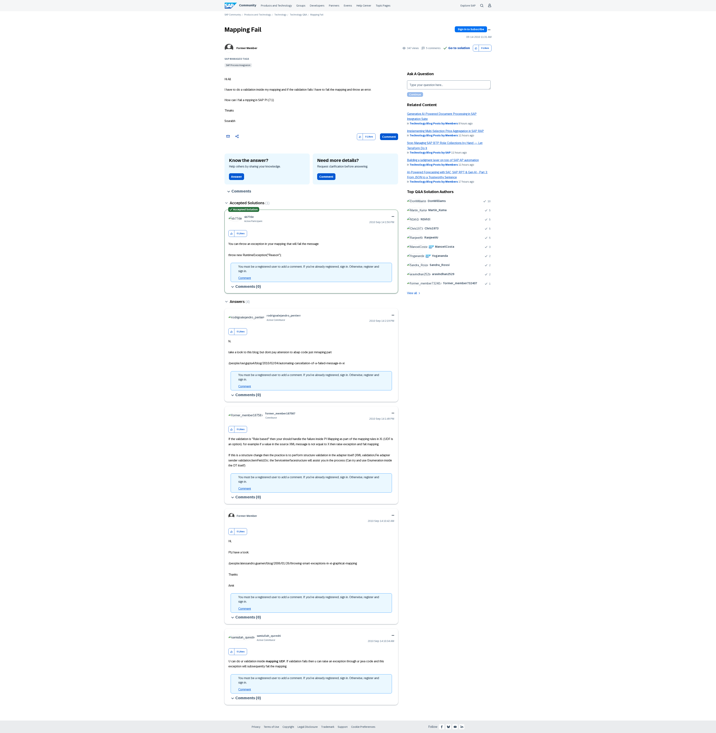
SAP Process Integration (238, 65)
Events (348, 5)
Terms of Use (271, 726)
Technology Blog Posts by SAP (430, 152)
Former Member (246, 48)
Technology (280, 15)
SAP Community (232, 15)
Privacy (256, 726)
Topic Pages (383, 5)
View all (412, 293)
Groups (300, 5)
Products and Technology (276, 5)
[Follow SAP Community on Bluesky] (448, 726)
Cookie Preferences (363, 726)
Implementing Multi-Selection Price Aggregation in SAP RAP (445, 131)
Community (247, 5)
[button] (476, 48)
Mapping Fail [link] (316, 15)
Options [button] (489, 29)
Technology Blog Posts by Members (434, 123)
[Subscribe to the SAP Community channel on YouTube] (455, 726)
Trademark (327, 726)
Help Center (364, 5)
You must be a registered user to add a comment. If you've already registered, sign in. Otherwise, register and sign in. (308, 269)
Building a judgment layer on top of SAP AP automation (443, 160)
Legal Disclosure (308, 726)
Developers (317, 5)
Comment (389, 136)
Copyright (288, 726)
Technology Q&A (298, 15)
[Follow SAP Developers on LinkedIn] (461, 726)
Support (343, 726)
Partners (334, 5)
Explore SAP (468, 5)
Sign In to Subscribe (471, 29)
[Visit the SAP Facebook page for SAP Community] (441, 726)
